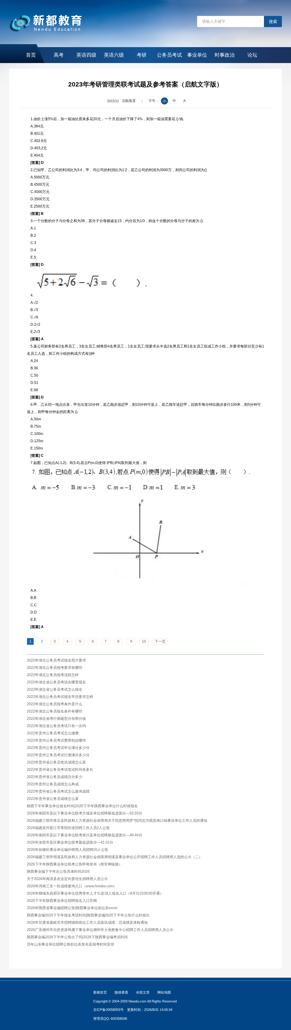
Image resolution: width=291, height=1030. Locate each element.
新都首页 (100, 992)
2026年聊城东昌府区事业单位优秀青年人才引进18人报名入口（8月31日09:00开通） (95, 893)
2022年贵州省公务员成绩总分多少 (54, 777)
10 (144, 641)
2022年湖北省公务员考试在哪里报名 (56, 682)
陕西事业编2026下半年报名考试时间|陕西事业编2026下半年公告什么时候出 (88, 915)
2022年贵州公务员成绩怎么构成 (53, 784)
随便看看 (121, 992)
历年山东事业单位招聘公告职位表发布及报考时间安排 (70, 944)
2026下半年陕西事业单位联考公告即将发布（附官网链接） (74, 864)
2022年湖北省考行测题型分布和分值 (56, 718)
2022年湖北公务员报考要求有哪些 (54, 668)
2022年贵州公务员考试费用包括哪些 (56, 740)
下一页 (160, 641)
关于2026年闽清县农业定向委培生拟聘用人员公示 (67, 879)
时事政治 (225, 55)
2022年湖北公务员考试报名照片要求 (56, 660)
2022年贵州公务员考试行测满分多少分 (58, 755)
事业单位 (197, 55)
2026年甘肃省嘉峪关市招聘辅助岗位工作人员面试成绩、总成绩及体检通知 (87, 922)
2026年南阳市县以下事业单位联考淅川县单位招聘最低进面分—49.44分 (84, 835)
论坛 (252, 55)
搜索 (273, 21)
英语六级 (114, 55)
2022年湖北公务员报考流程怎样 (53, 675)
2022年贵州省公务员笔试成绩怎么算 (56, 762)
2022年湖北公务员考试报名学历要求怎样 (60, 697)
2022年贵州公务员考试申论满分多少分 (58, 748)
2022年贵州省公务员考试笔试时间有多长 (60, 769)
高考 (59, 55)
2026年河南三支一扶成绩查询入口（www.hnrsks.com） (72, 886)
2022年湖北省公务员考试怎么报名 (54, 689)
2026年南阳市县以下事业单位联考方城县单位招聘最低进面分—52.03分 (84, 813)
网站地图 (164, 992)
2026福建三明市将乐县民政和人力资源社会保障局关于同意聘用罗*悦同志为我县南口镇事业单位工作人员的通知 (117, 820)
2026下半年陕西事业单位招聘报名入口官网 (62, 901)
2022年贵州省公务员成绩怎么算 (53, 799)
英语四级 (86, 55)
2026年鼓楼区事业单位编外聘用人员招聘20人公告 (67, 850)
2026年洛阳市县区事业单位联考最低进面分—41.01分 (70, 842)
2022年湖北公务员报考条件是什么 (54, 704)
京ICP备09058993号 (108, 1010)
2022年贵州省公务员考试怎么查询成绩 (58, 791)
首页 (31, 55)
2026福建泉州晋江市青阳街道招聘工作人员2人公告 (68, 828)
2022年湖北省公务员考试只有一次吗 (56, 726)
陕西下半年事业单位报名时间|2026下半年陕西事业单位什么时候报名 (82, 806)
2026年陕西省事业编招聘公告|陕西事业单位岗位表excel (72, 908)
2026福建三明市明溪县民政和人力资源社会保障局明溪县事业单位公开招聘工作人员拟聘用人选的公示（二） (114, 857)
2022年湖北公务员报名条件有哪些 (54, 711)
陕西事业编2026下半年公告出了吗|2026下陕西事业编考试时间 (77, 937)
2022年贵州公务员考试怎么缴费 (53, 733)
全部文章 (143, 992)
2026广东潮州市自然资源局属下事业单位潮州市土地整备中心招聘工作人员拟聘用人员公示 (100, 930)
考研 (142, 55)
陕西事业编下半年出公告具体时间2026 (58, 871)
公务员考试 (169, 55)
